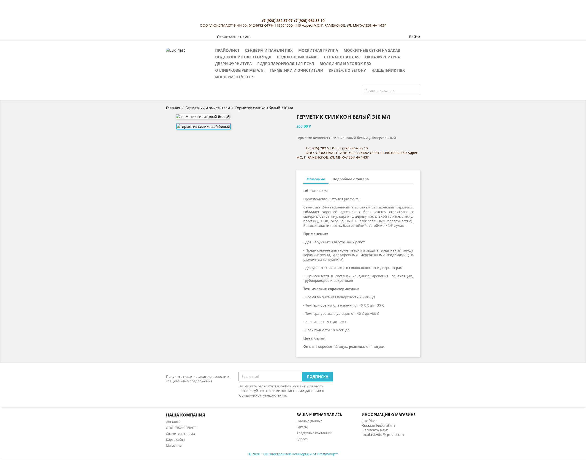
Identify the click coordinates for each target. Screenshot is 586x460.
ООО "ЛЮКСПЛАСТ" (181, 427)
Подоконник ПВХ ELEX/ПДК (243, 57)
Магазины (174, 445)
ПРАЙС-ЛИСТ (227, 50)
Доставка (173, 421)
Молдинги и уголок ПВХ (346, 63)
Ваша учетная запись (319, 414)
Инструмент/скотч (235, 76)
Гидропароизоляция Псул (285, 63)
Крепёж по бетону (347, 70)
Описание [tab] (316, 179)
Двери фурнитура (233, 63)
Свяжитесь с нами (233, 36)
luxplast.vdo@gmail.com (383, 434)
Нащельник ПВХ (388, 70)
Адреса (302, 439)
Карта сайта (175, 439)
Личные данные (309, 421)
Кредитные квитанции (314, 433)
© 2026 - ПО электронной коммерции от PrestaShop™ (293, 454)
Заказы (302, 427)
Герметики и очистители (296, 70)
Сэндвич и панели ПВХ (269, 50)
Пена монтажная (342, 57)
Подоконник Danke (297, 57)
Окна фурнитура (382, 57)
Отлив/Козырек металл (240, 70)
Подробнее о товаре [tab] (351, 179)
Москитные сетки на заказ (372, 50)
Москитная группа (318, 50)
